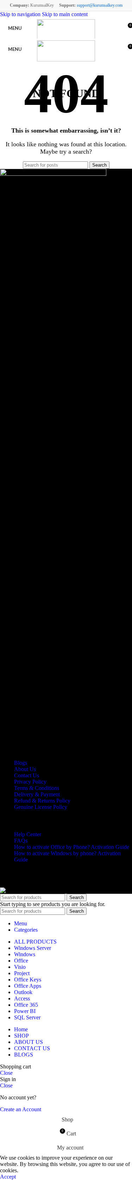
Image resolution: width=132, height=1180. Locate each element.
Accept (8, 1177)
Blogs (20, 763)
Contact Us (26, 775)
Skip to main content (65, 14)
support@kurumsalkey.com (99, 5)
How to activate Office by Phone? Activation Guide (71, 847)
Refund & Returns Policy (42, 801)
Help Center (27, 834)
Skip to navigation (21, 14)
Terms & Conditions (36, 788)
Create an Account (20, 1109)
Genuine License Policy (40, 807)
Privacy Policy (30, 782)
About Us (25, 769)
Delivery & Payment (37, 794)
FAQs (20, 841)
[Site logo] (66, 30)
